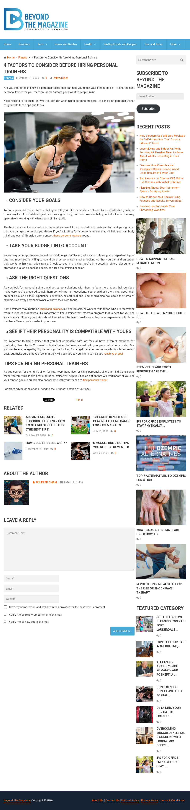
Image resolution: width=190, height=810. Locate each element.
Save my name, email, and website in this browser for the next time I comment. (57, 607)
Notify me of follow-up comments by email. (35, 614)
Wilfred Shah (60, 77)
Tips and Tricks (153, 44)
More (173, 44)
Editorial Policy (130, 800)
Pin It (80, 400)
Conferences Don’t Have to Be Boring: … (169, 691)
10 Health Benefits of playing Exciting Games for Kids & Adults (111, 421)
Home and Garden (66, 44)
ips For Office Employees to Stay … (167, 762)
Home (7, 44)
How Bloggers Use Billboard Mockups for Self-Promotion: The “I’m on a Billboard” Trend (162, 139)
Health (88, 44)
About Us (97, 800)
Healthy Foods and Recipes (120, 44)
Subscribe (148, 108)
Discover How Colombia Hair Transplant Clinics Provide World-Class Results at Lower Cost (160, 169)
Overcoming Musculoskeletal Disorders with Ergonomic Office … (170, 737)
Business (24, 44)
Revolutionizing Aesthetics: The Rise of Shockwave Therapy (159, 588)
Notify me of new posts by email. (29, 621)
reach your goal (113, 353)
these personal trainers (67, 235)
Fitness (8, 77)
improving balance (51, 309)
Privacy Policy (149, 800)
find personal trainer (95, 380)
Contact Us (112, 800)
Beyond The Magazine (17, 800)
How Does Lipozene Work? (46, 443)
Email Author (73, 482)
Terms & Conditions (172, 800)
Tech (40, 44)
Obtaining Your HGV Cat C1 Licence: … (168, 712)
